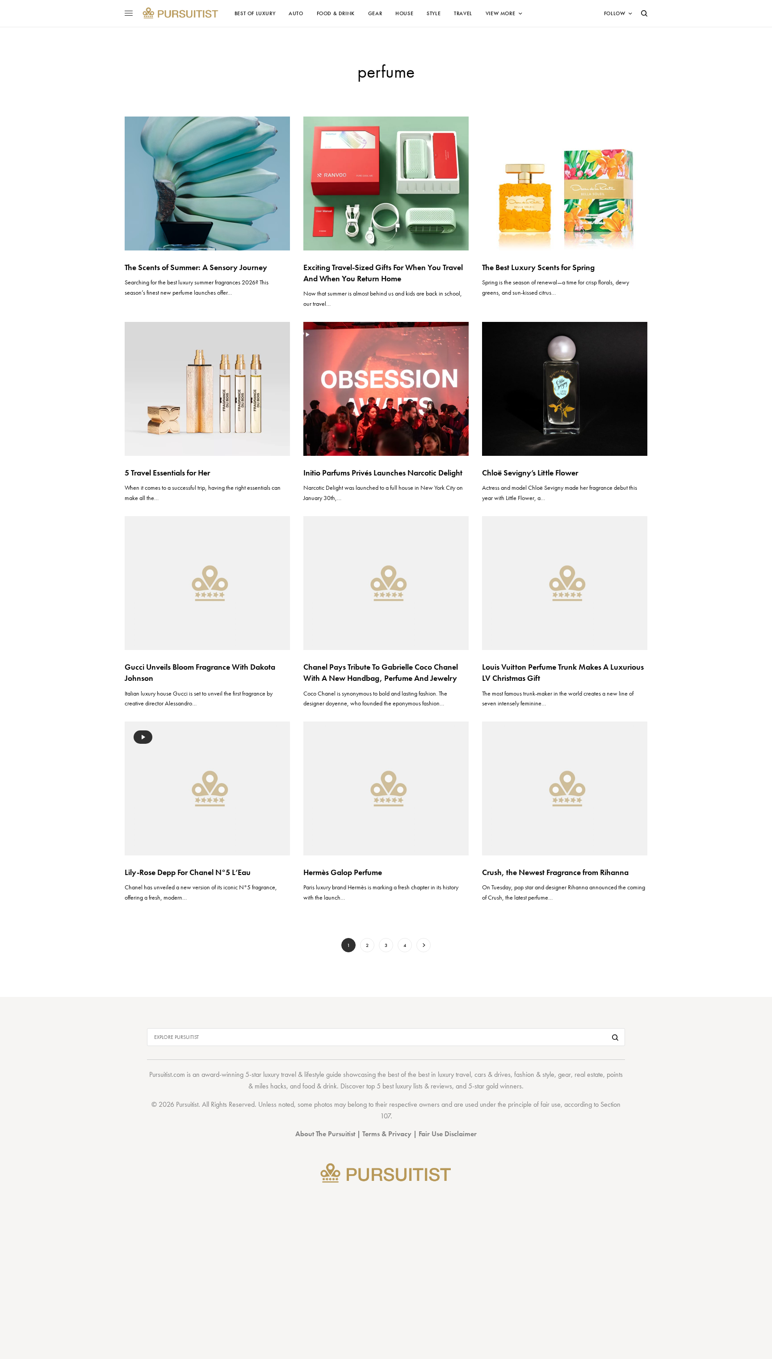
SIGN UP (473, 727)
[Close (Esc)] (547, 591)
